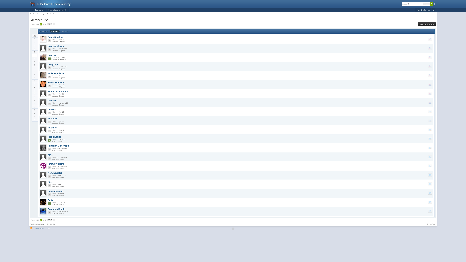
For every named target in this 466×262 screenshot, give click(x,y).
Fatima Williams (56, 164)
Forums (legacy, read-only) (57, 10)
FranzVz (52, 55)
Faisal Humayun (56, 82)
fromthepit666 (55, 173)
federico (52, 109)
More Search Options (427, 24)
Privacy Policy (431, 224)
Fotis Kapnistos (56, 73)
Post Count (54, 31)
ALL (34, 36)
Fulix (50, 200)
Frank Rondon (55, 37)
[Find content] (430, 39)
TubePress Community (37, 224)
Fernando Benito (56, 209)
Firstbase (53, 118)
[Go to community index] (51, 4)
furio (50, 155)
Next (50, 24)
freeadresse (54, 100)
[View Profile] (43, 39)
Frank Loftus (54, 137)
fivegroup (53, 64)
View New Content (423, 10)
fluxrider (52, 128)
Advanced (435, 4)
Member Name (43, 31)
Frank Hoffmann (56, 46)
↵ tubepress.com (38, 10)
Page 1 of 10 (35, 24)
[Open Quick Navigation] (433, 10)
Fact (50, 182)
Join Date (65, 31)
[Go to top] (233, 228)
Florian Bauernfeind (58, 91)
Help (48, 228)
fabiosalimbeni (55, 191)
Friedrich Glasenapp (58, 146)
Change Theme (39, 228)
